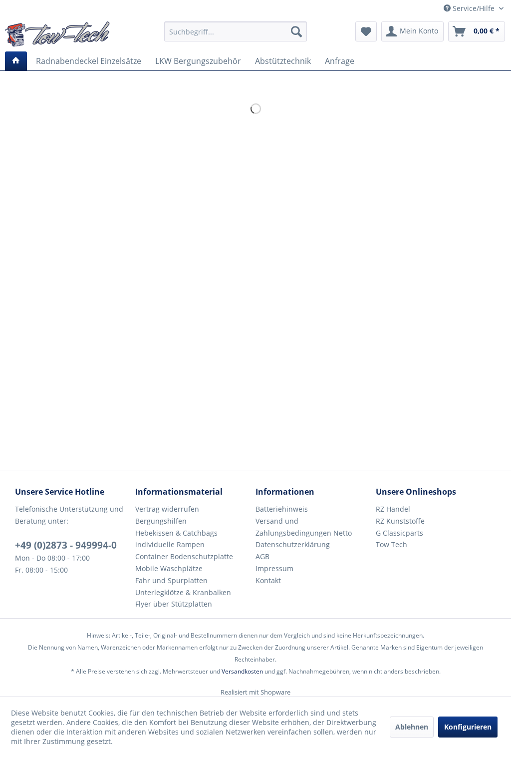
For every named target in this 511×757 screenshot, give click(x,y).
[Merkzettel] (366, 31)
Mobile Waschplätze (169, 568)
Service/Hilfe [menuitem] (474, 8)
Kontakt (268, 580)
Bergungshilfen (161, 521)
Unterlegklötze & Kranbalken (183, 592)
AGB (262, 556)
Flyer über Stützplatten (173, 604)
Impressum (274, 568)
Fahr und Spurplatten (171, 580)
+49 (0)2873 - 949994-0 (66, 545)
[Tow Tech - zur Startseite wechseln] (57, 33)
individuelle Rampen (170, 544)
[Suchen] (296, 31)
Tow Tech (391, 544)
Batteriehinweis (282, 509)
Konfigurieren (468, 727)
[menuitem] (235, 31)
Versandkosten (242, 671)
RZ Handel (393, 509)
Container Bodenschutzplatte (184, 556)
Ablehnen (411, 727)
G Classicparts (399, 533)
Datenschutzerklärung (293, 544)
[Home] (16, 60)
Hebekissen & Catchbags (176, 533)
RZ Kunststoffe (400, 521)
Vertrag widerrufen (167, 509)
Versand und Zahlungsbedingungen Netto (304, 527)
